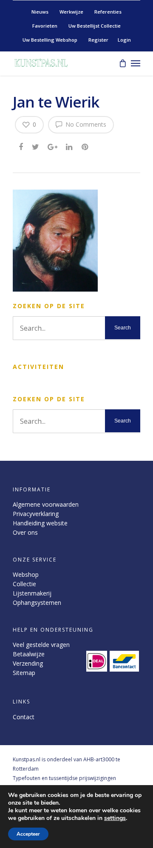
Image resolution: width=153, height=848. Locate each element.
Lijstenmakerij (32, 593)
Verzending (28, 663)
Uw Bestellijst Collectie (94, 26)
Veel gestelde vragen (41, 645)
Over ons (25, 532)
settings (115, 818)
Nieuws (39, 12)
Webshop (26, 574)
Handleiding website (40, 523)
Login (124, 40)
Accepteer (28, 834)
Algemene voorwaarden (46, 504)
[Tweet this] (36, 146)
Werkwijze (71, 12)
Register (98, 40)
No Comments (85, 124)
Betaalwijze (29, 654)
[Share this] (21, 146)
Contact (23, 717)
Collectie (24, 584)
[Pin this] (86, 146)
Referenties (108, 12)
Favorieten (44, 26)
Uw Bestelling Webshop (50, 40)
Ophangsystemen (37, 602)
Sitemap (24, 673)
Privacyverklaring (36, 514)
